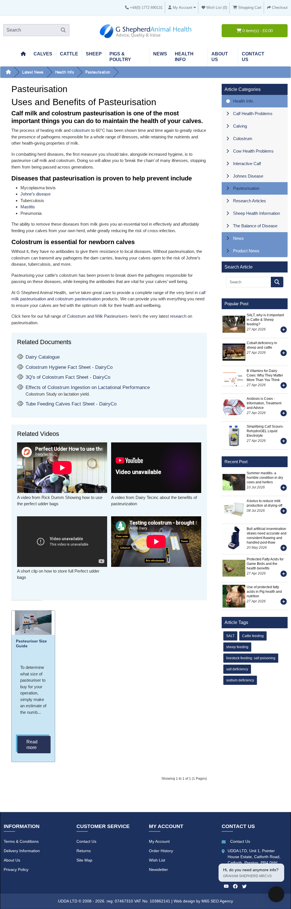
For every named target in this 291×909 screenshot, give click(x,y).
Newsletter (158, 869)
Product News (246, 250)
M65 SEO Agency (217, 901)
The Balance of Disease (255, 225)
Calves (43, 53)
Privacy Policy (16, 869)
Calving (240, 126)
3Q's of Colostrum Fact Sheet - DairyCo (68, 377)
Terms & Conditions (21, 841)
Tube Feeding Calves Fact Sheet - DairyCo (71, 404)
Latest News (32, 72)
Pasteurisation (97, 72)
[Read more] (283, 331)
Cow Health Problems (253, 151)
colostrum (81, 130)
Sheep (94, 53)
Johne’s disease (35, 194)
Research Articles (249, 200)
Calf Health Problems (253, 113)
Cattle (69, 53)
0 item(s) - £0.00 (257, 30)
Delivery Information (22, 850)
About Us (12, 860)
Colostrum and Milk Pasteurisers (97, 316)
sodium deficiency (240, 680)
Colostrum (242, 138)
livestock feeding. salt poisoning (250, 658)
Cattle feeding (253, 636)
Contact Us (86, 841)
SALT (230, 636)
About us (219, 56)
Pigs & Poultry (120, 56)
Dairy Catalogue (43, 357)
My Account (159, 841)
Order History (161, 850)
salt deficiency (237, 669)
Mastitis (27, 206)
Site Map (84, 860)
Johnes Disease (248, 176)
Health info (184, 56)
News (160, 53)
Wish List (157, 860)
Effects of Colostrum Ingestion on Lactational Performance (88, 387)
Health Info (64, 72)
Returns (83, 850)
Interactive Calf (247, 163)
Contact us (253, 56)
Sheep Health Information (256, 213)
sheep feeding (237, 647)
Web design (185, 901)
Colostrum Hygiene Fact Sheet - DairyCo (69, 367)
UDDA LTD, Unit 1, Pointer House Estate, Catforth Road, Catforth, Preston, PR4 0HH (254, 856)
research (178, 316)
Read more (32, 744)
